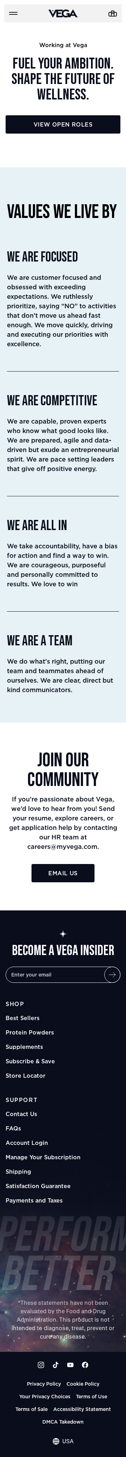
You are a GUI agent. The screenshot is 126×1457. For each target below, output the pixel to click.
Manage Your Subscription (43, 1157)
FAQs (13, 1128)
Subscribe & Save (30, 1061)
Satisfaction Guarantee (38, 1186)
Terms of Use (91, 1396)
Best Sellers (23, 1018)
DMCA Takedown (63, 1421)
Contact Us (21, 1114)
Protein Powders (30, 1032)
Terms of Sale (31, 1409)
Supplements (24, 1047)
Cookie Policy (82, 1383)
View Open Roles (63, 124)
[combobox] (63, 1441)
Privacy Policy (44, 1383)
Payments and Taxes (34, 1200)
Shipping (18, 1171)
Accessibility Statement (82, 1409)
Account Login (27, 1143)
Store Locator (26, 1075)
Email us (62, 873)
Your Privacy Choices (44, 1396)
